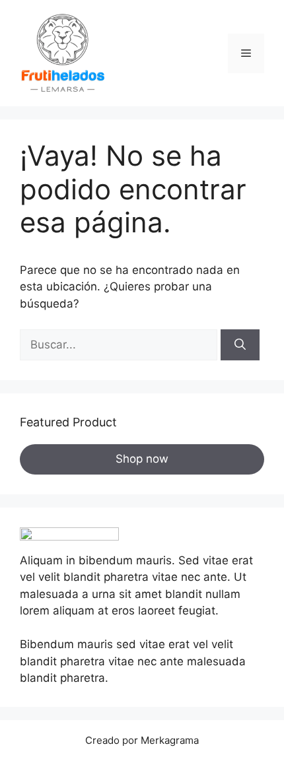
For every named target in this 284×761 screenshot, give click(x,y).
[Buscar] (240, 345)
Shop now (142, 458)
